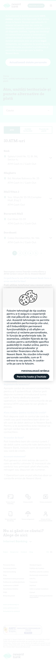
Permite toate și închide (31, 376)
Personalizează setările (35, 371)
